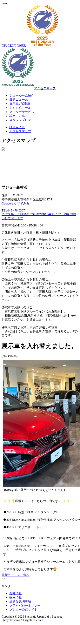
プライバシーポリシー (24, 605)
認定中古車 (17, 116)
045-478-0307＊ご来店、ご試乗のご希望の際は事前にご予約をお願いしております (39, 214)
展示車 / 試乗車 (19, 103)
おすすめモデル (20, 107)
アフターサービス (21, 111)
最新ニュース (18, 99)
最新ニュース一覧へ (16, 575)
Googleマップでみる (15, 203)
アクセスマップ (45, 88)
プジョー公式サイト (23, 609)
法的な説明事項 (20, 601)
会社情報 (15, 593)
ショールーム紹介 (21, 95)
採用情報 (15, 597)
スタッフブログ (20, 120)
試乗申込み (17, 127)
